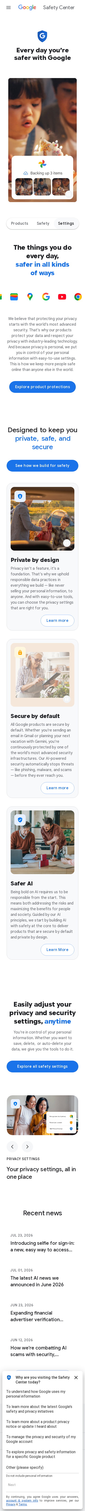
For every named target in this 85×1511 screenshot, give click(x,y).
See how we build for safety (42, 465)
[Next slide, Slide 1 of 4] (27, 1146)
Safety (43, 223)
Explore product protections (42, 387)
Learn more (57, 620)
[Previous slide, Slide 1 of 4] (12, 1146)
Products (19, 223)
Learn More (57, 949)
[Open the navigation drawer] (8, 7)
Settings (66, 223)
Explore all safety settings (42, 1066)
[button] (69, 194)
